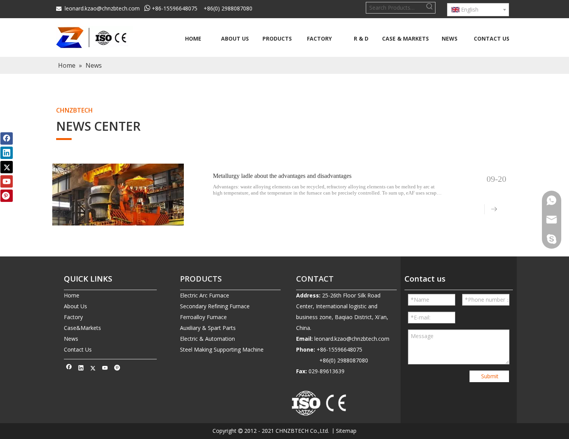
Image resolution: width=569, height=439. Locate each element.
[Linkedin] (81, 369)
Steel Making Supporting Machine (222, 349)
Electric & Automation (207, 338)
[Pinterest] (117, 369)
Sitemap (346, 430)
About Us (75, 306)
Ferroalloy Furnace (203, 317)
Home (71, 295)
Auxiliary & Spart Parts (208, 327)
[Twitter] (93, 369)
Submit (490, 376)
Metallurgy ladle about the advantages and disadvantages (282, 176)
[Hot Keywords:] (429, 7)
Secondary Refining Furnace (215, 306)
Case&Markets (82, 327)
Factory (73, 317)
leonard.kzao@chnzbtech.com (102, 8)
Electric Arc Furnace (204, 295)
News (71, 338)
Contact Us (78, 349)
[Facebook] (69, 369)
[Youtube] (105, 369)
